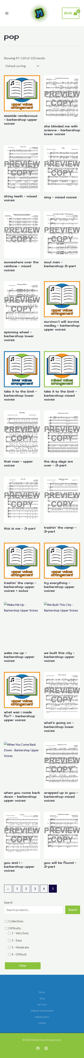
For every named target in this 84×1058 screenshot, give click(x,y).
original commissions (42, 1010)
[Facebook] (38, 1048)
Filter (22, 965)
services (42, 1004)
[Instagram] (46, 1048)
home (42, 992)
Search (8, 902)
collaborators (42, 1016)
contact (42, 1022)
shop (42, 998)
